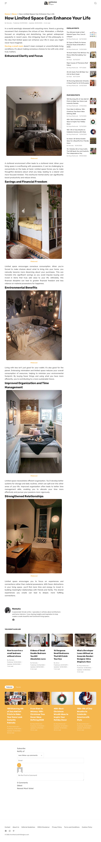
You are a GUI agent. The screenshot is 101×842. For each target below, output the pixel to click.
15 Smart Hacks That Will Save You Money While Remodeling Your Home (78, 55)
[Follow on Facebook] (5, 831)
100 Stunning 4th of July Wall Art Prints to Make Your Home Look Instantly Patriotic (78, 101)
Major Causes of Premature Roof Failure (77, 64)
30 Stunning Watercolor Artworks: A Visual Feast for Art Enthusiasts (78, 82)
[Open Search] (95, 3)
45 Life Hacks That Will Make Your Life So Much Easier (77, 73)
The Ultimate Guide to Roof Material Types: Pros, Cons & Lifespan (76, 34)
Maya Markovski (84, 665)
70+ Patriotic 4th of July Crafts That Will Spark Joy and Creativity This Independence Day (78, 151)
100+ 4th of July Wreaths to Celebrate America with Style (76, 131)
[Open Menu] (6, 3)
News (14, 14)
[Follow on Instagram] (9, 831)
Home (7, 14)
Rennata (9, 23)
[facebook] (13, 620)
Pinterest (34, 158)
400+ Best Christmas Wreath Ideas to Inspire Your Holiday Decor (76, 122)
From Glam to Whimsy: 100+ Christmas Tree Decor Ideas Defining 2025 (76, 111)
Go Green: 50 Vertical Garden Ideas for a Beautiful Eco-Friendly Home (78, 141)
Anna (57, 663)
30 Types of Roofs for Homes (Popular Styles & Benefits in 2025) (76, 45)
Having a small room (14, 46)
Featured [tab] (9, 687)
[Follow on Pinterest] (13, 831)
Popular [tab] (18, 687)
